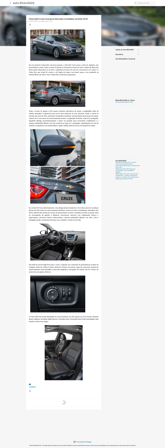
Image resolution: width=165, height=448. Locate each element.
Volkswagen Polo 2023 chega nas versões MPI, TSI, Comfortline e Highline (125, 170)
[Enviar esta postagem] (30, 385)
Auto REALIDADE (24, 2)
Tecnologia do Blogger (84, 442)
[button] (30, 25)
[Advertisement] (63, 424)
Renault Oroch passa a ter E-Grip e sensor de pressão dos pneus (126, 163)
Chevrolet (33, 387)
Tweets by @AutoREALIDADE (124, 102)
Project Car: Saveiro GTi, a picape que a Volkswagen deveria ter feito (127, 178)
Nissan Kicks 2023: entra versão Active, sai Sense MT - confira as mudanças (127, 174)
